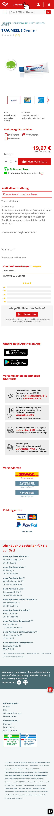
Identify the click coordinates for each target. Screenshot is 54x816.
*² (16, 556)
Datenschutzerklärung (39, 672)
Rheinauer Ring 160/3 (13, 559)
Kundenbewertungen (16, 266)
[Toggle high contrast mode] (50, 811)
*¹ (16, 610)
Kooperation (8, 727)
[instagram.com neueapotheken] (26, 682)
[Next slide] (48, 100)
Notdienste (7, 672)
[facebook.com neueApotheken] (19, 682)
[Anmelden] (38, 4)
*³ (18, 621)
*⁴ (20, 631)
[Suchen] (48, 12)
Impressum (20, 672)
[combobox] (27, 12)
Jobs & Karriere (10, 730)
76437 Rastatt (9, 563)
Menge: (8, 154)
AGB (4, 678)
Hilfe (5, 710)
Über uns (7, 724)
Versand (44, 675)
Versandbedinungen (12, 713)
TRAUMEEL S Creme (13, 134)
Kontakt (34, 675)
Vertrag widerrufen (17, 678)
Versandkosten (10, 716)
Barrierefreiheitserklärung (15, 675)
